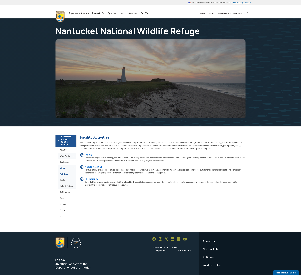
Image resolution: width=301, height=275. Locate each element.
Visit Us (63, 168)
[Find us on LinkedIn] (173, 239)
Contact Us (64, 162)
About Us (63, 150)
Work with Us (212, 265)
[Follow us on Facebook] (155, 239)
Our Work (145, 13)
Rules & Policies (66, 186)
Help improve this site (286, 272)
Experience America (79, 13)
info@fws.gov (184, 250)
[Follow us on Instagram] (161, 239)
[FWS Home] (60, 16)
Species (112, 13)
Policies (208, 257)
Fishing (88, 154)
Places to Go (98, 13)
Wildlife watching (93, 166)
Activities (64, 174)
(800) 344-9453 (160, 250)
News (62, 198)
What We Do (65, 156)
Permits (211, 13)
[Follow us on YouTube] (185, 239)
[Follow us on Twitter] (167, 239)
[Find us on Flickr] (179, 239)
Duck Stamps (222, 13)
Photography (91, 178)
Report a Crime (236, 13)
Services (133, 13)
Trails (62, 180)
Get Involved (65, 192)
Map (61, 216)
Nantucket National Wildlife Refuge (66, 140)
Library (63, 204)
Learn (122, 13)
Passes (202, 13)
